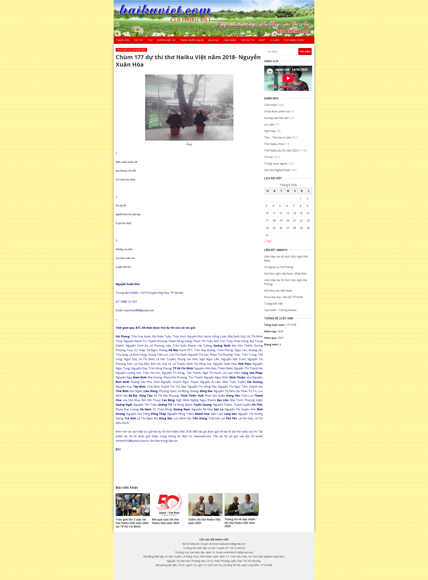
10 (267, 213)
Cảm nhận (230, 40)
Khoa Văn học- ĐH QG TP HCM (283, 297)
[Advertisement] (189, 467)
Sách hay (213, 40)
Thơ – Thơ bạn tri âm (277, 137)
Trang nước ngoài (192, 40)
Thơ (150, 40)
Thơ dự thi (247, 40)
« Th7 (267, 241)
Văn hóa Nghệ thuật (277, 170)
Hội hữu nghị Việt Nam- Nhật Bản (285, 273)
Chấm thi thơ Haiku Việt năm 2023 (204, 521)
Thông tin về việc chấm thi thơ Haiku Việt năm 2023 (240, 522)
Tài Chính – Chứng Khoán (280, 310)
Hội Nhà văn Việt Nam (278, 290)
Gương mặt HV (166, 40)
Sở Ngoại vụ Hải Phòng (278, 267)
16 (308, 213)
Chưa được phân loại (277, 111)
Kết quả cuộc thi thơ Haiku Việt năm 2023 (165, 521)
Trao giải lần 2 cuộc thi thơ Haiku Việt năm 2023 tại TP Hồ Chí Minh (132, 523)
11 (274, 213)
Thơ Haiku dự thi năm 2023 (131, 49)
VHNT (262, 40)
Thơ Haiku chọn (294, 40)
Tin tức (138, 40)
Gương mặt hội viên (276, 118)
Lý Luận (274, 40)
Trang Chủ (122, 40)
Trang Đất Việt (273, 303)
